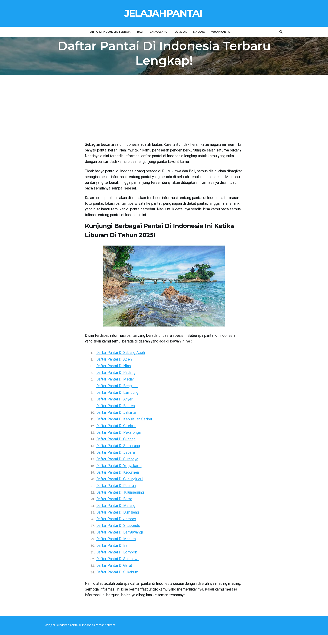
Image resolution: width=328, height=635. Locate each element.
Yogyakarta (220, 31)
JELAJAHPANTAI (163, 13)
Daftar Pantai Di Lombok (116, 552)
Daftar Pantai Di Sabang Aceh (120, 352)
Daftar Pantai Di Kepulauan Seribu (124, 419)
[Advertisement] (164, 111)
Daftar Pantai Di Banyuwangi (119, 532)
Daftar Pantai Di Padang (116, 372)
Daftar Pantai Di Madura (116, 539)
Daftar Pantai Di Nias (113, 366)
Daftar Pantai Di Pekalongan (119, 432)
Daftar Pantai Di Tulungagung (120, 492)
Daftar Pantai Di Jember (116, 519)
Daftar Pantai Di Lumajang (117, 512)
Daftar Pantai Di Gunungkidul (119, 479)
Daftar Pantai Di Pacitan (116, 485)
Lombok (181, 31)
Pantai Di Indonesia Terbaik (109, 31)
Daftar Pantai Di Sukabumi (117, 572)
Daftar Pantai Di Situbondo (118, 525)
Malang (199, 31)
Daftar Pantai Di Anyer (114, 399)
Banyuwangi (159, 31)
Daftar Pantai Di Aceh (114, 359)
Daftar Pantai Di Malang (115, 505)
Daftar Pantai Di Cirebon (116, 425)
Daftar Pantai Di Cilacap (116, 439)
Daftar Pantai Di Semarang (118, 445)
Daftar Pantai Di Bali (112, 545)
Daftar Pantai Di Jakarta (116, 412)
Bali (140, 31)
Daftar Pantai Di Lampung (117, 392)
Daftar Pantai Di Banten (115, 406)
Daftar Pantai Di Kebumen (117, 472)
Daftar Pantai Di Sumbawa (117, 559)
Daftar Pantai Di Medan (115, 379)
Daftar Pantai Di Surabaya (117, 459)
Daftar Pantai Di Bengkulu (117, 386)
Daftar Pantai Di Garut (114, 565)
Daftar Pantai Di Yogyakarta (119, 465)
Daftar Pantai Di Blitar (114, 499)
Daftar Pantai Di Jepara (115, 452)
